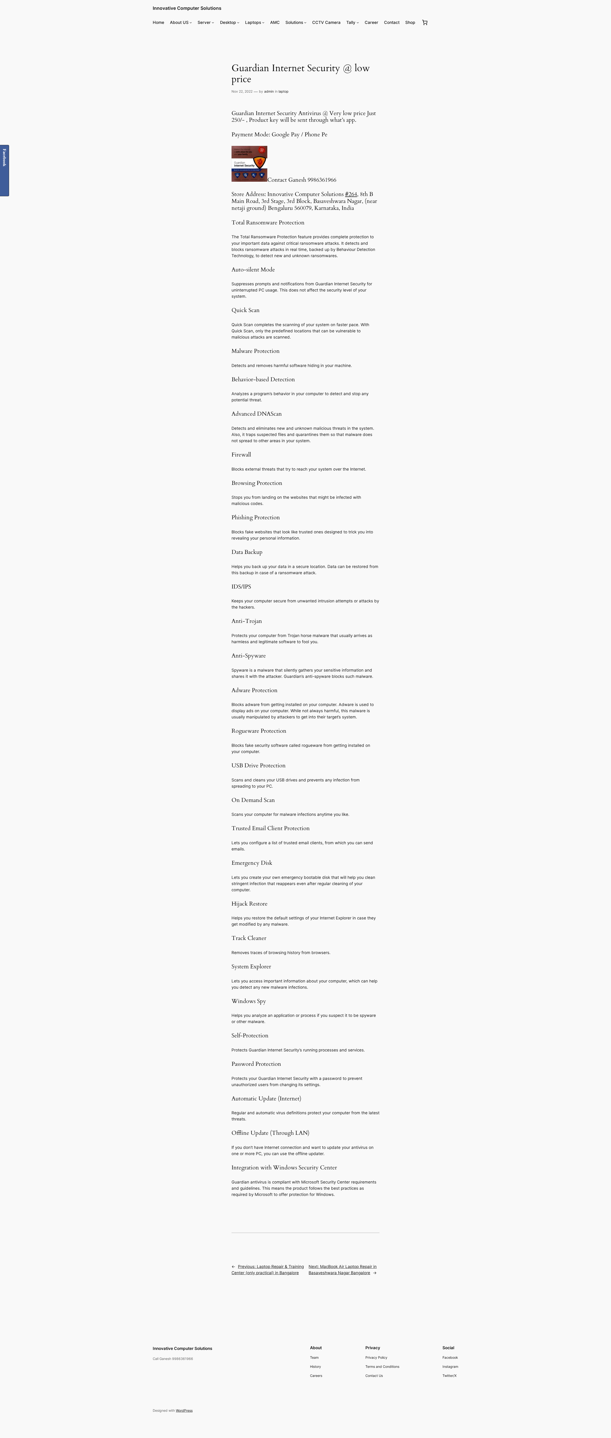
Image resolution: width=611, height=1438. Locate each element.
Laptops (253, 22)
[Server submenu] (213, 22)
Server (204, 22)
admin (269, 91)
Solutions (294, 22)
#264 (351, 194)
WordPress (184, 1410)
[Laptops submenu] (263, 22)
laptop (284, 91)
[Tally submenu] (358, 22)
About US (179, 22)
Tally (350, 22)
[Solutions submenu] (305, 22)
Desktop (228, 22)
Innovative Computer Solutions (187, 8)
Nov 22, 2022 (242, 91)
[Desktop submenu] (238, 22)
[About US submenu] (191, 22)
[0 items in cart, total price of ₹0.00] (425, 22)
